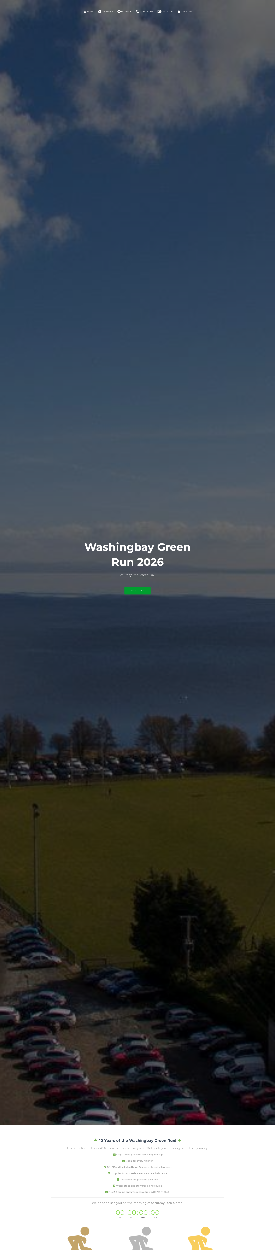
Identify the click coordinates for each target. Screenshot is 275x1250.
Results (185, 11)
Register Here (137, 590)
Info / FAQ (107, 11)
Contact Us (146, 11)
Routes (125, 11)
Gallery (166, 11)
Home (90, 11)
